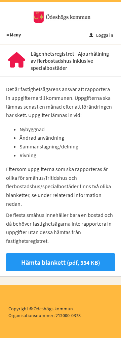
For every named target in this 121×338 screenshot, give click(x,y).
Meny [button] (13, 35)
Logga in (101, 35)
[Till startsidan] (62, 17)
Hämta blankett (60, 262)
